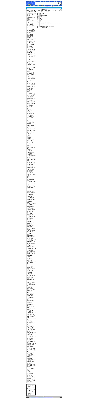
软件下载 (38, 11)
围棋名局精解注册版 (29, 89)
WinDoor (28, 135)
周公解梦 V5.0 (29, 219)
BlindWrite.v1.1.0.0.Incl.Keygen (31, 75)
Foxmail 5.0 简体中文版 (30, 214)
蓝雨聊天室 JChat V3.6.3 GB (30, 358)
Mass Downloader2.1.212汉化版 (31, 315)
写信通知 (52, 26)
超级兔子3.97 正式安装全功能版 (31, 17)
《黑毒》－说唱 (29, 320)
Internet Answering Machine (30, 132)
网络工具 (41, 11)
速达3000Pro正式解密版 (30, 35)
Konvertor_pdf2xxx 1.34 (30, 121)
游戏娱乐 (49, 10)
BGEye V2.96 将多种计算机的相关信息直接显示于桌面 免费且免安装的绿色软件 (31, 236)
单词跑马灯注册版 (29, 290)
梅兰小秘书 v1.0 (29, 114)
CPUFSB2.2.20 (29, 360)
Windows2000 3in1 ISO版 (30, 42)
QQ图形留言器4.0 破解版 (30, 169)
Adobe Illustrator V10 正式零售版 (31, 348)
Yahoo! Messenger (29, 134)
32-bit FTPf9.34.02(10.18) (30, 85)
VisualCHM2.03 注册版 (30, 164)
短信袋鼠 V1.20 (29, 386)
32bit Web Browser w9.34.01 (30, 152)
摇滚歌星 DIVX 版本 (30, 150)
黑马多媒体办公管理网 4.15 (30, 288)
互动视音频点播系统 (30, 171)
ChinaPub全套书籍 (29, 51)
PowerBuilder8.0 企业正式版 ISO (31, 326)
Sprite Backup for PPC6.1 (30, 393)
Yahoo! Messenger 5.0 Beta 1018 (31, 183)
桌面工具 (42, 10)
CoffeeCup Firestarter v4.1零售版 (31, 50)
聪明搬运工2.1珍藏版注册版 (30, 296)
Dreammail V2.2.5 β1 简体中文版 (31, 227)
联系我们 (59, 3)
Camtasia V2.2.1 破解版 (30, 23)
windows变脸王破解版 (30, 310)
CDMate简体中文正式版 (30, 293)
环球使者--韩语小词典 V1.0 (30, 207)
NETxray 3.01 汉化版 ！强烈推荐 (31, 94)
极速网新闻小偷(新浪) (30, 231)
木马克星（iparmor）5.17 (30, 295)
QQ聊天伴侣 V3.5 (29, 267)
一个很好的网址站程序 (30, 194)
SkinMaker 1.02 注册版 (30, 294)
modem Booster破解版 (30, 166)
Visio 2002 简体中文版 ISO (30, 88)
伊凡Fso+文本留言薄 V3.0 (30, 372)
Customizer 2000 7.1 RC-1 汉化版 (31, 49)
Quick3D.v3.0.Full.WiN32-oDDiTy (31, 48)
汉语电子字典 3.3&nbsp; (30, 213)
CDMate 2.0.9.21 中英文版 (30, 122)
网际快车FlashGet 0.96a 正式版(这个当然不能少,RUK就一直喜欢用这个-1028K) (31, 84)
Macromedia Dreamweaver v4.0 (30, 125)
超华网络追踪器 (29, 136)
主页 (40, 20)
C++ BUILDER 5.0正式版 (30, 311)
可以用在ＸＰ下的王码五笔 (31, 368)
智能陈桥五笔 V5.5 (29, 201)
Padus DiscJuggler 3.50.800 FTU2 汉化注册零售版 (30, 154)
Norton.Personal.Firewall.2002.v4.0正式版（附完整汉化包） (31, 87)
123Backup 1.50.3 (29, 138)
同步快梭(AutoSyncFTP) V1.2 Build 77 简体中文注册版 (30, 15)
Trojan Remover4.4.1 (29, 144)
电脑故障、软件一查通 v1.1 (30, 344)
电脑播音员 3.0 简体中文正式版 (31, 31)
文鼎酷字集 (28, 18)
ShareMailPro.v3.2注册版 (30, 52)
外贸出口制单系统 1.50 (30, 170)
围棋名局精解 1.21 (29, 180)
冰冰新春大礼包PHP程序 (30, 338)
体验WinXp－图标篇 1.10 (30, 321)
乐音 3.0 (28, 184)
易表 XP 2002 (29, 76)
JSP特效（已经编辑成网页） (30, 352)
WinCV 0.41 (28, 59)
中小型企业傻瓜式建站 (30, 283)
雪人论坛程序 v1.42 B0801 (30, 371)
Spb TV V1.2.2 (29, 390)
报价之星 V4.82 (29, 212)
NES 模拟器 (28, 157)
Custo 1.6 (28, 188)
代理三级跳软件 (29, 149)
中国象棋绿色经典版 (29, 255)
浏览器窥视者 (29, 137)
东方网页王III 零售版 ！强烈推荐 (31, 343)
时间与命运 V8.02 (29, 223)
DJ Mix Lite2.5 (29, 145)
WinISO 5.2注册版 (29, 287)
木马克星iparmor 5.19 (29, 363)
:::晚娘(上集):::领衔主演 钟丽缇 (31, 329)
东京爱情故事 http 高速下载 (30, 191)
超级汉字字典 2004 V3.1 (30, 202)
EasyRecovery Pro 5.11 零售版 (30, 25)
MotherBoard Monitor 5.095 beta (31, 162)
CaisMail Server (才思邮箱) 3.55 (31, 327)
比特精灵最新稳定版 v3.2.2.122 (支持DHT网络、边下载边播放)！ (31, 253)
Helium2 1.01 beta (29, 120)
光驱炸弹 (28, 60)
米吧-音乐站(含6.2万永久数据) (31, 282)
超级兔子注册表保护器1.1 (30, 314)
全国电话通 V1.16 (29, 196)
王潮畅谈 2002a (29, 215)
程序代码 (46, 10)
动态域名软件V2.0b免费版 (30, 198)
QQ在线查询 (29, 126)
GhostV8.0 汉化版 (29, 273)
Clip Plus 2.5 (28, 177)
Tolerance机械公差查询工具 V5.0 (31, 271)
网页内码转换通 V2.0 (30, 211)
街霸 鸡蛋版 (28, 19)
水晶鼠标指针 (29, 28)
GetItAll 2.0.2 (28, 40)
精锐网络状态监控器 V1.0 (30, 302)
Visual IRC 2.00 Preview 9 (30, 115)
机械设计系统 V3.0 (29, 272)
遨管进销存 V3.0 (29, 245)
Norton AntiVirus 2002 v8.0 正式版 (31, 130)
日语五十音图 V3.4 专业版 (30, 197)
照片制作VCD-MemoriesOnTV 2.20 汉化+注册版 (31, 276)
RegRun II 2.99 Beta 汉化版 (30, 179)
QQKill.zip (28, 111)
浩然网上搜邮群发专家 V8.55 (30, 208)
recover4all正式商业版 (30, 330)
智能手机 (60, 10)
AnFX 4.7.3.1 (29, 189)
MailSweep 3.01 (29, 176)
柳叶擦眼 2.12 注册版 (30, 331)
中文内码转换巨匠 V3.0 (30, 237)
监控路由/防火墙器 (29, 131)
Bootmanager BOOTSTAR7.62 (30, 142)
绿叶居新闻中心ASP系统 (30, 376)
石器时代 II (28, 91)
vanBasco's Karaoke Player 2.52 (30, 139)
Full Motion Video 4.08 (30, 193)
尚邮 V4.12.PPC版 (29, 260)
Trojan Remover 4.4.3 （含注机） (31, 128)
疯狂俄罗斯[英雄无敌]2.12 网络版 (31, 332)
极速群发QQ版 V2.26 (30, 270)
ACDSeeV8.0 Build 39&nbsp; (30, 274)
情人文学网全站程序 (29, 381)
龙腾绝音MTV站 (29, 229)
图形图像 (39, 10)
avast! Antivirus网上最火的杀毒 (31, 241)
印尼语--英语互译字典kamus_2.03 (31, 261)
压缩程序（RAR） (29, 334)
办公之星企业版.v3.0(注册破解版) (31, 161)
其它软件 (53, 10)
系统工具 (32, 10)
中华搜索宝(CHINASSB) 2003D (31, 220)
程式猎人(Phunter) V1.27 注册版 (31, 289)
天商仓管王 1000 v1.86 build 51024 (31, 248)
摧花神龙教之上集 (29, 109)
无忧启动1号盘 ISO (29, 63)
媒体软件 (35, 10)
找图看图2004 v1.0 (29, 234)
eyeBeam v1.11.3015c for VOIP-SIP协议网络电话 (31, 388)
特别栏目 (56, 10)
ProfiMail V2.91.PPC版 (30, 391)
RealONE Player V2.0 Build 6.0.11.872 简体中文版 (30, 233)
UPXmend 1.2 (29, 190)
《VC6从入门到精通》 (30, 328)
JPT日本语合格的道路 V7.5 (30, 266)
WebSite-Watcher (29, 133)
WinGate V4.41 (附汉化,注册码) (31, 163)
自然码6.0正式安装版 (30, 100)
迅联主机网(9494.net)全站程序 (31, 380)
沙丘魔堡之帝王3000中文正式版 (31, 41)
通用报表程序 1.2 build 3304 (30, 187)
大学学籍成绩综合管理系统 (30, 105)
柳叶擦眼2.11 (29, 129)
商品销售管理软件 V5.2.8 (30, 246)
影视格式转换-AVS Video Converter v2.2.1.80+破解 (30, 226)
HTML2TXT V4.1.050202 (30, 277)
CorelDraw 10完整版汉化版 (30, 72)
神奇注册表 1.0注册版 (30, 90)
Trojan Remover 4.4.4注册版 (30, 29)
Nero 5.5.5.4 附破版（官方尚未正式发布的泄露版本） (31, 366)
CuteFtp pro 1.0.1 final (29, 112)
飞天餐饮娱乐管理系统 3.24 (30, 69)
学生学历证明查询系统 (30, 339)
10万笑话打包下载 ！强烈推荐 (31, 93)
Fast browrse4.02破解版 (30, 34)
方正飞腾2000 (29, 165)
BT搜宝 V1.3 (28, 269)
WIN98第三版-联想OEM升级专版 (31, 153)
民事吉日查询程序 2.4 (30, 218)
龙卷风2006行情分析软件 (30, 240)
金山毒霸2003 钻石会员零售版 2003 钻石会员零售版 (31, 353)
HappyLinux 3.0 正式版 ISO (30, 300)
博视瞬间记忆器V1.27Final (30, 301)
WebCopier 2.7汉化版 (29, 54)
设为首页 (59, 2)
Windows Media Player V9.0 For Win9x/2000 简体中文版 (31, 217)
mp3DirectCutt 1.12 (29, 110)
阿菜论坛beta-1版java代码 (30, 382)
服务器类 (44, 11)
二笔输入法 (28, 58)
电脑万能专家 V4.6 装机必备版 (31, 206)
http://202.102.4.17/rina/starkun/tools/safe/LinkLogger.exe (46, 22)
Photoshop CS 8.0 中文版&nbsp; (31, 228)
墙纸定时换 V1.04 (29, 204)
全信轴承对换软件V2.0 (30, 250)
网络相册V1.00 (29, 378)
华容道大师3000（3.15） (30, 143)
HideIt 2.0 (28, 68)
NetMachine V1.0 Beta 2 (30, 224)
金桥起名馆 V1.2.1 (29, 221)
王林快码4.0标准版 (29, 46)
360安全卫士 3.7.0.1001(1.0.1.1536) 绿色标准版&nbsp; (31, 257)
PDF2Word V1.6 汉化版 (30, 238)
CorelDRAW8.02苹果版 (30, 24)
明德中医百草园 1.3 (29, 123)
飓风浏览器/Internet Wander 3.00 (31, 186)
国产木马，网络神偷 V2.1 (30, 113)
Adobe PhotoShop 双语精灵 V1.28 (31, 230)
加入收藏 (59, 4)
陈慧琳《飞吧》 (29, 32)
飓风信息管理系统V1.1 (30, 375)
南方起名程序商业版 (29, 106)
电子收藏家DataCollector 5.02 (30, 73)
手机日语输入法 (29, 258)
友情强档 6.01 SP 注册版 (30, 303)
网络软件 (28, 10)
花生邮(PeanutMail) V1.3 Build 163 (31, 203)
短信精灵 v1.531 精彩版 (30, 333)
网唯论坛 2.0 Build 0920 (30, 369)
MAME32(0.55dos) (29, 140)
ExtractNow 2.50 (29, 71)
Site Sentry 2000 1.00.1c (30, 172)
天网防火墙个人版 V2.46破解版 (31, 364)
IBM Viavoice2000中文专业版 (31, 95)
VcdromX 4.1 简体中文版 (30, 354)
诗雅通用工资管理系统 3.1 (30, 96)
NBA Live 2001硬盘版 (30, 39)
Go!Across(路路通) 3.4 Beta (30, 116)
